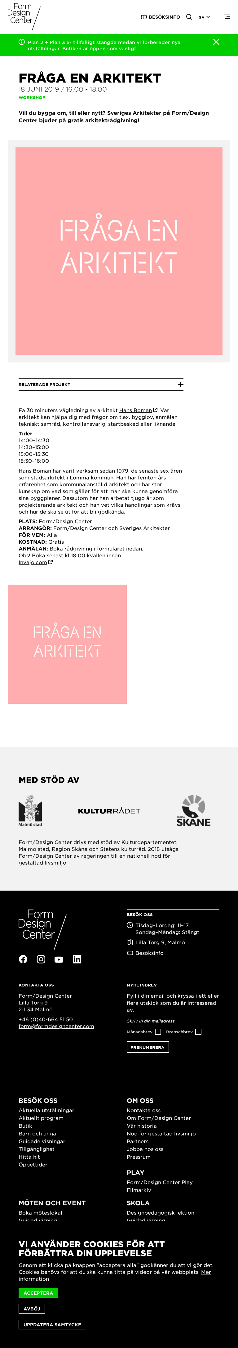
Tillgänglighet (37, 1149)
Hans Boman (135, 410)
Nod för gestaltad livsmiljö (161, 1133)
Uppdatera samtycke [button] (52, 1324)
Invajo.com (33, 562)
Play (135, 1172)
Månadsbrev (139, 1031)
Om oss (140, 1100)
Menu (227, 17)
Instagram (41, 959)
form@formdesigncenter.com (56, 1026)
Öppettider (33, 1164)
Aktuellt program (41, 1118)
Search (189, 17)
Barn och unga (37, 1133)
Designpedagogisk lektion (160, 1212)
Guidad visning (38, 1220)
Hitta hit (29, 1156)
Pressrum (139, 1156)
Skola (138, 1202)
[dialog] (119, 1284)
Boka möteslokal (40, 1212)
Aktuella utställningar (46, 1110)
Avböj (32, 1308)
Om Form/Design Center (159, 1118)
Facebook (23, 959)
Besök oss (38, 1100)
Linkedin (77, 959)
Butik (25, 1125)
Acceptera (38, 1293)
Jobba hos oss (145, 1149)
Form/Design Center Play (160, 1182)
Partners (137, 1141)
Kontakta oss (144, 1110)
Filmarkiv (139, 1190)
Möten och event (52, 1202)
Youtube (59, 959)
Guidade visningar (42, 1141)
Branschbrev (179, 1031)
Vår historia (142, 1125)
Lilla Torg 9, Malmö (160, 942)
